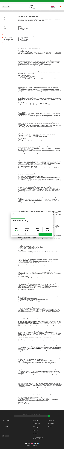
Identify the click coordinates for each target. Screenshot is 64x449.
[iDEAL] (26, 443)
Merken (58, 10)
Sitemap (34, 431)
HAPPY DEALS (34, 10)
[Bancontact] (35, 443)
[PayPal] (38, 443)
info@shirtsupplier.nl (7, 431)
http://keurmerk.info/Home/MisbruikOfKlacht (36, 348)
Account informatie (51, 422)
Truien (13, 10)
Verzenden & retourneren (37, 429)
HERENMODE (41, 10)
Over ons (34, 422)
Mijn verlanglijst (50, 426)
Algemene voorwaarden (37, 423)
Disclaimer (34, 424)
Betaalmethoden (35, 427)
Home (5, 10)
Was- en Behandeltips (36, 434)
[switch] (26, 230)
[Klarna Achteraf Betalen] (32, 443)
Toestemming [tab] (18, 217)
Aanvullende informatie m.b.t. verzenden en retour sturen (38, 438)
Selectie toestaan (32, 234)
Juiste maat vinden (36, 436)
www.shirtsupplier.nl (32, 76)
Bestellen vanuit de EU (36, 439)
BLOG (55, 10)
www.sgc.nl (40, 359)
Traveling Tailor (35, 433)
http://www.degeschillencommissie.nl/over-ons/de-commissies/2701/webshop (28, 369)
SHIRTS (8, 10)
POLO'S (18, 10)
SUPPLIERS (24, 10)
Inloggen (61, 2)
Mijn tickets (50, 424)
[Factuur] (29, 443)
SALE (46, 10)
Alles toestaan (45, 234)
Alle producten (50, 429)
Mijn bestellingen (51, 423)
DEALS (50, 10)
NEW (29, 10)
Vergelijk (49, 427)
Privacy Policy (35, 426)
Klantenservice (35, 430)
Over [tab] (46, 217)
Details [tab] (32, 217)
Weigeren (18, 234)
